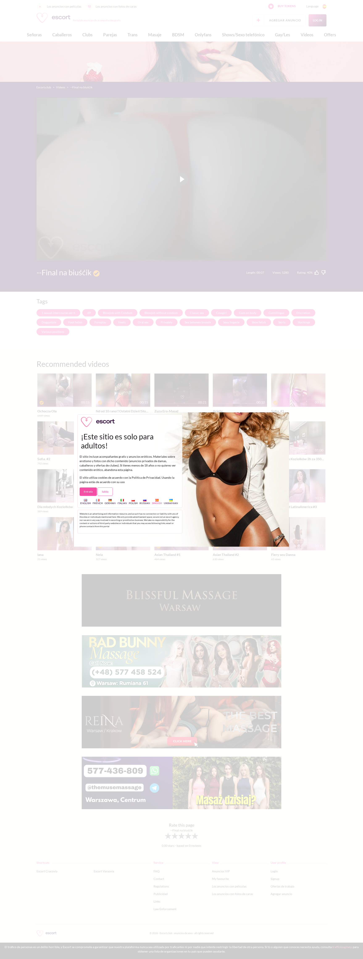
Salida (105, 491)
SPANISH (157, 503)
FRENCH (98, 503)
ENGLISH (85, 503)
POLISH (133, 503)
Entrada (88, 491)
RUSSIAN (144, 503)
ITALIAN (122, 503)
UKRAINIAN (171, 503)
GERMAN (110, 503)
